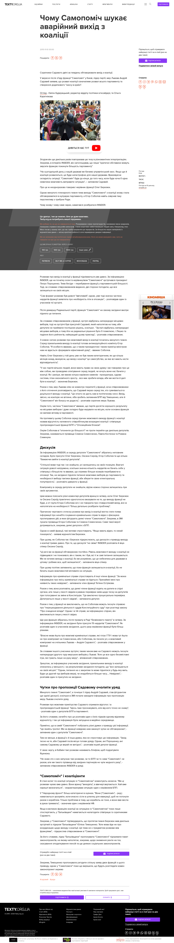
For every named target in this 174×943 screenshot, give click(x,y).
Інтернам (69, 922)
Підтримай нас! (98, 909)
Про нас (42, 909)
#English (42, 922)
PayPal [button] (96, 261)
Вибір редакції (44, 920)
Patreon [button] (46, 261)
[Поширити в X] (56, 57)
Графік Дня (97, 914)
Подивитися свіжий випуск (151, 66)
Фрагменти (43, 914)
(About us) (49, 909)
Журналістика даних (73, 909)
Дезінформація (71, 917)
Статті (41, 912)
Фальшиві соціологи (73, 914)
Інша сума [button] (83, 250)
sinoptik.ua (142, 188)
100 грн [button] (45, 250)
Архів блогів (98, 917)
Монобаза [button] (82, 261)
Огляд (43, 93)
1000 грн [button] (70, 250)
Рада (53, 879)
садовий (44, 879)
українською (20, 933)
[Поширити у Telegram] (60, 57)
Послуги (69, 912)
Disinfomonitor (71, 920)
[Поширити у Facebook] (52, 57)
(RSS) (45, 912)
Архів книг (97, 920)
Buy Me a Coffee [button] (63, 261)
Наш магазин (98, 912)
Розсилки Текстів (45, 917)
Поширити (44, 58)
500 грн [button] (57, 250)
